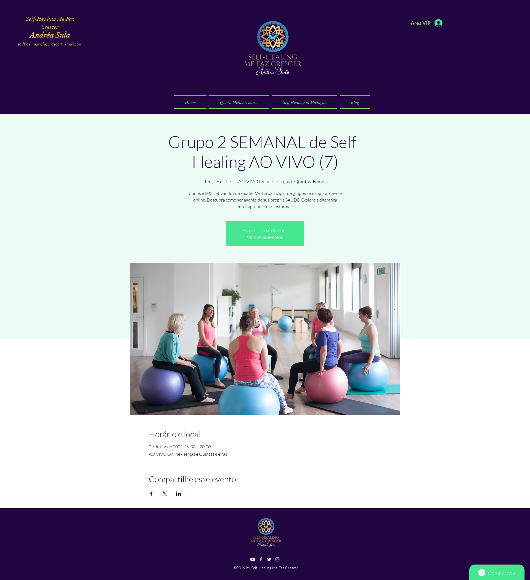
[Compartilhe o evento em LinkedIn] (178, 494)
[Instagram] (277, 559)
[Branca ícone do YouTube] (252, 559)
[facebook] (261, 559)
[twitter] (269, 559)
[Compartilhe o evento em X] (165, 494)
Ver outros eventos (265, 237)
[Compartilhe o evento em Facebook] (151, 494)
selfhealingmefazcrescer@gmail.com (50, 44)
